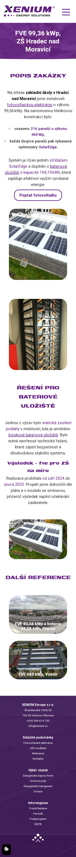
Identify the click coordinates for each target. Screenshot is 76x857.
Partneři (38, 813)
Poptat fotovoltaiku (38, 195)
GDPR (38, 824)
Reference (38, 753)
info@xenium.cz (38, 725)
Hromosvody (38, 780)
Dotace (38, 791)
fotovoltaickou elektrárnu (29, 104)
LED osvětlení (38, 748)
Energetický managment (38, 786)
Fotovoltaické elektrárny (38, 742)
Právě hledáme (38, 808)
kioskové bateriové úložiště (33, 434)
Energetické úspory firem (38, 775)
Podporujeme (38, 818)
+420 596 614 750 (38, 720)
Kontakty (38, 758)
